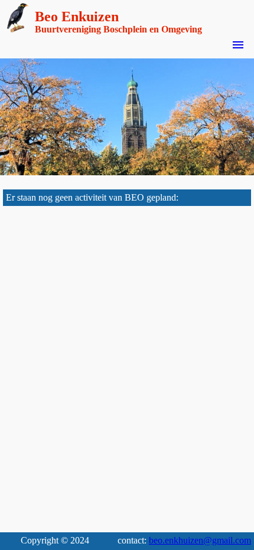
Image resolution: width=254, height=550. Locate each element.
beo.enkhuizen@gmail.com (200, 540)
